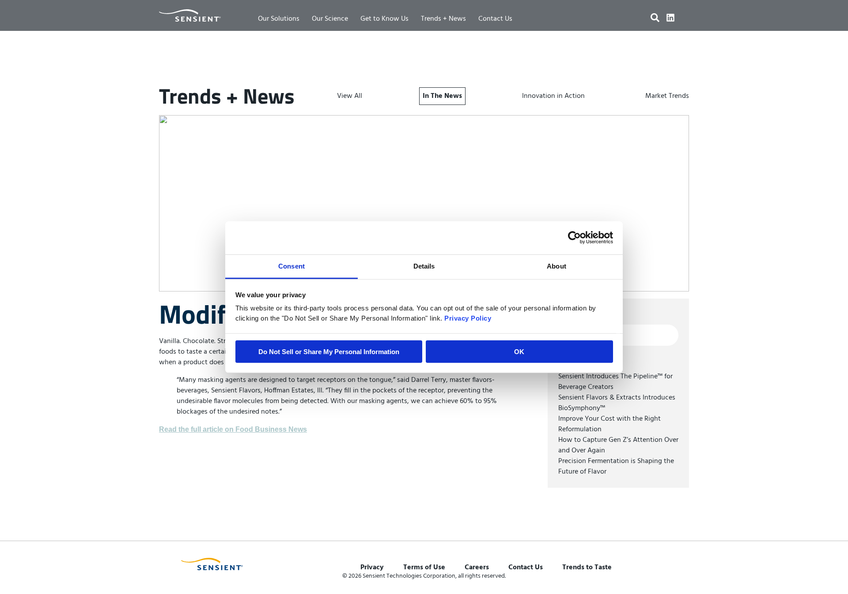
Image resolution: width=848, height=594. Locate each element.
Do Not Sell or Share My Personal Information (328, 351)
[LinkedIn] (670, 18)
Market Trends (667, 96)
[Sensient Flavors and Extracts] (190, 15)
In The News (442, 96)
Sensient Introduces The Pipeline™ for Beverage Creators (615, 382)
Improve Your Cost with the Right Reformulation (609, 424)
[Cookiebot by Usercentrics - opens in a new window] (574, 237)
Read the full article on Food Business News (233, 429)
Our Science (330, 19)
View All (349, 96)
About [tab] (556, 265)
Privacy (372, 567)
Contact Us (495, 19)
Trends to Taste (587, 567)
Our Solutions (278, 19)
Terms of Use (424, 567)
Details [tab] (424, 265)
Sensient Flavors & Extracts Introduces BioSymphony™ (616, 403)
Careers (477, 567)
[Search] (655, 18)
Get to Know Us (384, 19)
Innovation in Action (553, 96)
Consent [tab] (291, 265)
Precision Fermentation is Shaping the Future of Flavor (616, 467)
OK (519, 351)
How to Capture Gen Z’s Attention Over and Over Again (618, 445)
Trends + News (443, 19)
